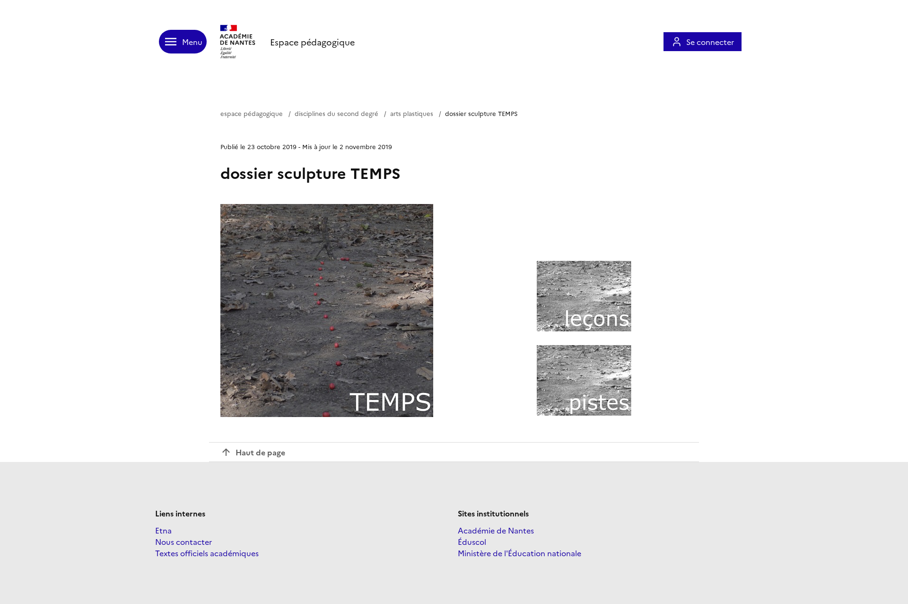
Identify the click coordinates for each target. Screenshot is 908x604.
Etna (163, 530)
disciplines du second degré (336, 113)
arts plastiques (411, 113)
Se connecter (710, 41)
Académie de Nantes (496, 530)
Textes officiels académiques (207, 553)
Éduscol (472, 541)
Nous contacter (183, 541)
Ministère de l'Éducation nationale (519, 553)
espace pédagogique (251, 113)
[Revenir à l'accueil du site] (238, 41)
